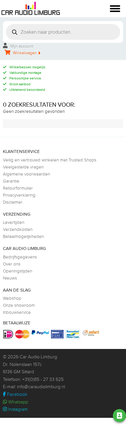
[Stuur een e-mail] (88, 416)
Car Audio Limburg (38, 357)
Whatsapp (17, 402)
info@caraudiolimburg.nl (41, 387)
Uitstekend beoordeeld (27, 90)
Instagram (17, 409)
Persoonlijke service (25, 78)
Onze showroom (19, 305)
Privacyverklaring (19, 195)
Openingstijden (17, 271)
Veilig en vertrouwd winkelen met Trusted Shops (49, 160)
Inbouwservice (17, 312)
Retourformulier (18, 188)
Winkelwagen (24, 53)
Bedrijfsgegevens (20, 257)
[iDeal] (9, 334)
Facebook (16, 394)
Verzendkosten (18, 229)
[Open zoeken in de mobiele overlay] (63, 32)
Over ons (12, 264)
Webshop (12, 298)
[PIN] (58, 334)
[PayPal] (41, 332)
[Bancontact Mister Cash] (73, 334)
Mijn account (21, 46)
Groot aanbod (19, 84)
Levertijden (13, 222)
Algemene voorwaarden (26, 174)
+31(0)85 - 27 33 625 (43, 379)
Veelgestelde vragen (23, 167)
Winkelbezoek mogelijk (27, 67)
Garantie (11, 181)
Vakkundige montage (25, 73)
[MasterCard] (23, 334)
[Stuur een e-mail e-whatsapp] (72, 416)
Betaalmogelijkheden (23, 236)
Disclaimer (13, 202)
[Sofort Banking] (91, 333)
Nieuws (10, 278)
